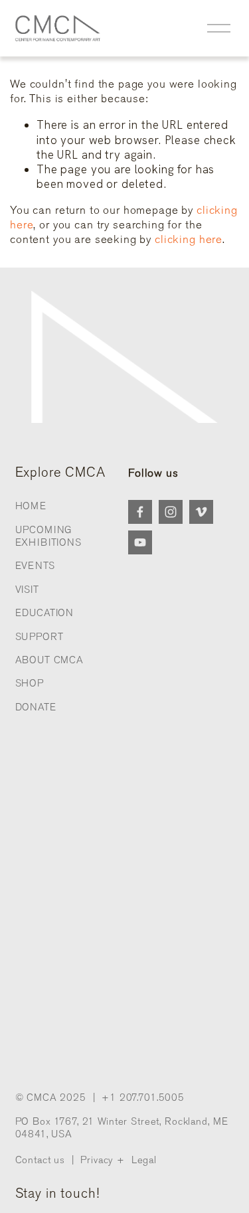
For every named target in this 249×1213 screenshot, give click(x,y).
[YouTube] (140, 542)
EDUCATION (44, 613)
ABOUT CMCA (49, 660)
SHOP (29, 683)
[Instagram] (171, 512)
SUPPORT (39, 637)
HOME (30, 506)
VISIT (27, 590)
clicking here (188, 239)
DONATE (35, 707)
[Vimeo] (201, 512)
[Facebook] (140, 512)
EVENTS (35, 566)
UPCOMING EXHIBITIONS (48, 536)
